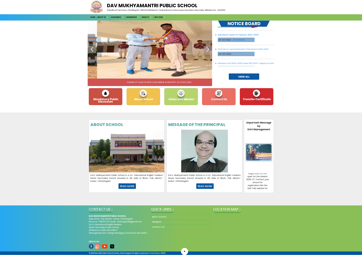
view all (244, 76)
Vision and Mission (181, 99)
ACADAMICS (116, 17)
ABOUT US (101, 17)
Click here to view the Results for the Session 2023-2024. (243, 40)
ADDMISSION (131, 17)
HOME (92, 17)
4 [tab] (156, 75)
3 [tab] (152, 75)
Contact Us (219, 99)
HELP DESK (158, 17)
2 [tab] (147, 75)
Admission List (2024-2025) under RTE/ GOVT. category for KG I (246, 54)
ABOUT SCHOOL (159, 217)
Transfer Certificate (256, 99)
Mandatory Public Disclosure (105, 100)
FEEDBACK (156, 222)
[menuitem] (93, 17)
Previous (92, 49)
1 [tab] (143, 75)
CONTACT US (158, 227)
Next (208, 49)
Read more (127, 186)
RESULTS (145, 17)
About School (143, 99)
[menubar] (128, 17)
